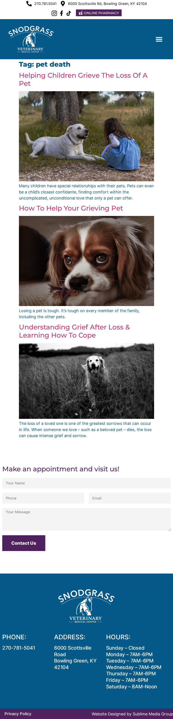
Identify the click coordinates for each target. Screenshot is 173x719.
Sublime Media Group (153, 714)
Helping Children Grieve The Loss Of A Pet (83, 79)
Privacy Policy (18, 713)
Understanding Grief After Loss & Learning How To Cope (74, 331)
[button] (159, 39)
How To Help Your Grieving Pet (71, 208)
